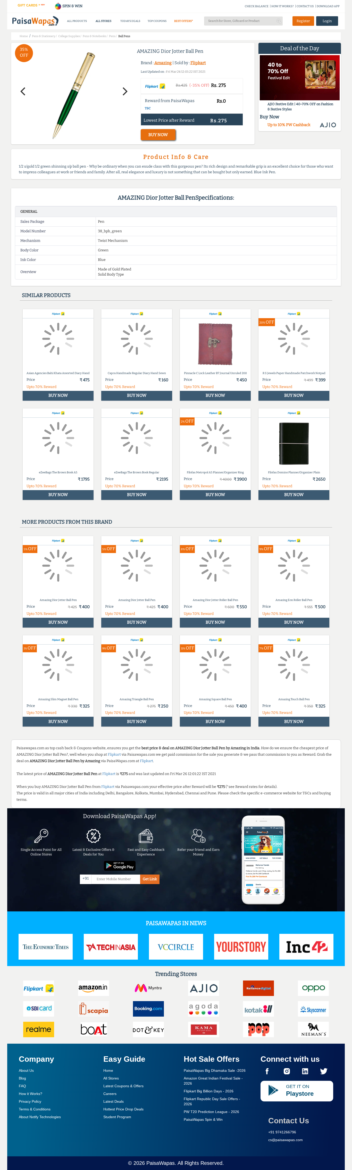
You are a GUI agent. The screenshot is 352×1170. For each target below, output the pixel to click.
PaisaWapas (160, 1163)
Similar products (46, 295)
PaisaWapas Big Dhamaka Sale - (215, 1070)
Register (303, 21)
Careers (109, 1094)
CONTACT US (305, 6)
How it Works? (30, 1094)
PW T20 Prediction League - (211, 1112)
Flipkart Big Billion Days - (208, 1091)
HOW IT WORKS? (282, 6)
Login (327, 21)
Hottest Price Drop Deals (123, 1109)
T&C (148, 108)
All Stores (111, 1078)
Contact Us (288, 1120)
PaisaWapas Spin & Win (203, 1119)
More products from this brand (67, 522)
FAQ (22, 1086)
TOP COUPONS (157, 21)
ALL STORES (103, 21)
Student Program (117, 1117)
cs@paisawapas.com (285, 1140)
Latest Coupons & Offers (123, 1086)
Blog (22, 1078)
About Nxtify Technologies (40, 1117)
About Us (26, 1070)
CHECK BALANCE (257, 6)
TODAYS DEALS (130, 21)
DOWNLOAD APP (328, 6)
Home (108, 1070)
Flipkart (198, 62)
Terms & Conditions (35, 1109)
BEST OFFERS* (183, 21)
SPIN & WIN (72, 6)
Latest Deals (113, 1101)
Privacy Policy (30, 1101)
